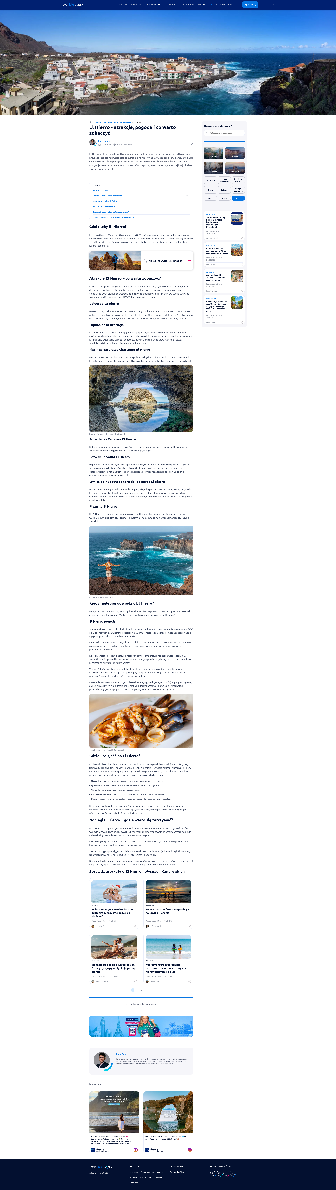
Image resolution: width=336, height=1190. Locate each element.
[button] (129, 4)
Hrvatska (133, 1177)
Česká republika (147, 1172)
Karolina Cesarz (102, 981)
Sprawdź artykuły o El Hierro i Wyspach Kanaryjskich (113, 217)
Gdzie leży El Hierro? (101, 190)
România (158, 1177)
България (134, 1172)
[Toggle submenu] (141, 195)
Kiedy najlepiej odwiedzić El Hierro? (107, 201)
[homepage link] (73, 5)
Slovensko (134, 1182)
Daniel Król (100, 926)
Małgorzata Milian (213, 238)
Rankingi (95, 905)
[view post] (237, 223)
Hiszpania (107, 122)
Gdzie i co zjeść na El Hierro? (104, 206)
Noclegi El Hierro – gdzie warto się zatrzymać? (111, 212)
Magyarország (145, 1177)
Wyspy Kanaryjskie (122, 122)
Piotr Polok (104, 140)
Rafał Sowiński (156, 926)
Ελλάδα (160, 1172)
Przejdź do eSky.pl (177, 1172)
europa (97, 122)
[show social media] (212, 1173)
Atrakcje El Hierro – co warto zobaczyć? (108, 196)
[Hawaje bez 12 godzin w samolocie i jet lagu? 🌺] (114, 1112)
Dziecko (149, 961)
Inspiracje (211, 214)
